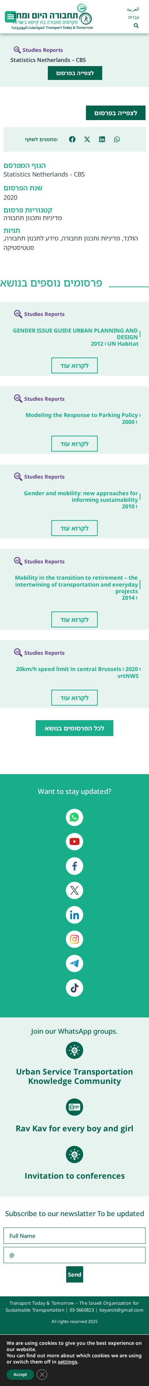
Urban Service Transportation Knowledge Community (74, 1076)
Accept (20, 1374)
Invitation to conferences (75, 1175)
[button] (10, 16)
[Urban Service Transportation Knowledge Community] (74, 1050)
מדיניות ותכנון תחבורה (32, 218)
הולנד (130, 238)
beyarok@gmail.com (121, 1310)
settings (67, 1362)
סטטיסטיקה (18, 247)
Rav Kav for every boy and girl (74, 1128)
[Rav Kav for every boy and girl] (74, 1107)
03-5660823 (82, 1310)
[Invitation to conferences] (74, 1154)
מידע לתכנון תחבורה (32, 238)
